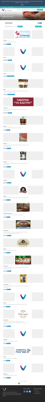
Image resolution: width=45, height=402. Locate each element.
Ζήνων (4, 57)
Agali (4, 89)
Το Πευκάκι (5, 266)
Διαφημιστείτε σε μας (37, 393)
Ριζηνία (4, 302)
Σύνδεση (42, 7)
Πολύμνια (5, 161)
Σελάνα (4, 73)
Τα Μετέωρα (5, 284)
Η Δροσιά (5, 180)
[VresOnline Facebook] (24, 391)
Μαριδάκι (5, 339)
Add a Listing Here (38, 26)
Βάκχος (4, 248)
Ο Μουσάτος (5, 230)
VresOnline (19, 9)
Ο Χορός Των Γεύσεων (7, 213)
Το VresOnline (36, 390)
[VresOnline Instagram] (27, 391)
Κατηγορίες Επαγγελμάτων (26, 9)
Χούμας (4, 126)
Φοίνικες (5, 143)
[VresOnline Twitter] (30, 391)
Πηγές (4, 356)
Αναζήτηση (20, 26)
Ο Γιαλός (5, 40)
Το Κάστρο (5, 107)
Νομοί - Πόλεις (34, 9)
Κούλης (4, 196)
